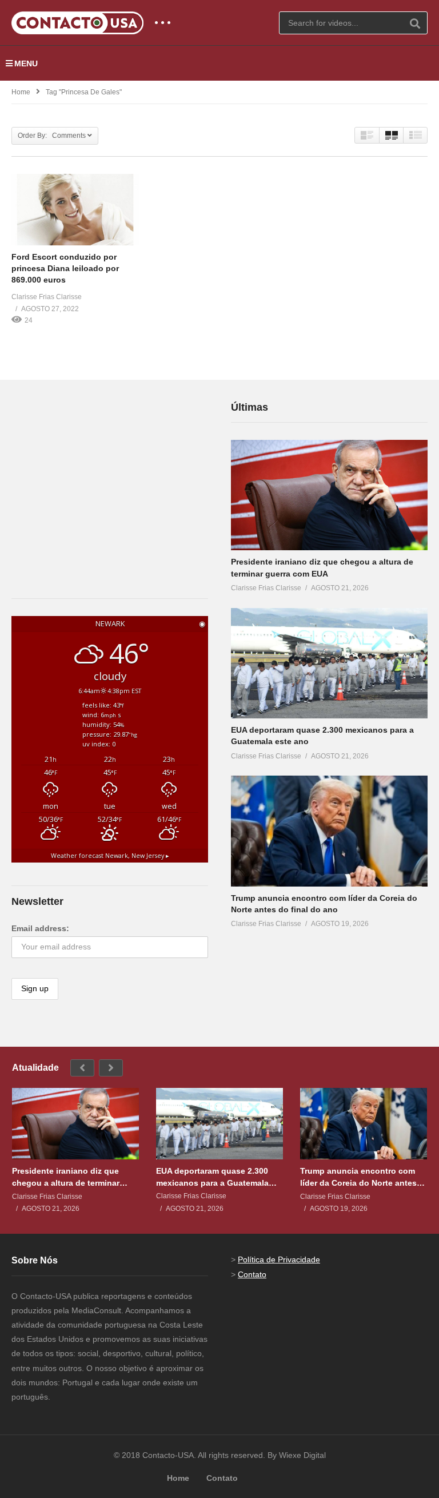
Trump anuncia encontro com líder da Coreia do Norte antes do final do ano (358, 1176)
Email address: (40, 928)
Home (20, 92)
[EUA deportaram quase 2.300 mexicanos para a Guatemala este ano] (329, 663)
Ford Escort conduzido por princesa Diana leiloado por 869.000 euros (65, 268)
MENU (26, 63)
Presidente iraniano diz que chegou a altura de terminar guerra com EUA (65, 1176)
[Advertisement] (97, 470)
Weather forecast (110, 856)
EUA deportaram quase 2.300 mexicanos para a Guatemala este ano (212, 1176)
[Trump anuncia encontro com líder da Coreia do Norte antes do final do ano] (329, 831)
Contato (252, 1274)
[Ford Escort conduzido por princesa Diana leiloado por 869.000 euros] (75, 209)
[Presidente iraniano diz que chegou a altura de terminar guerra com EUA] (329, 495)
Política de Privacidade (279, 1259)
